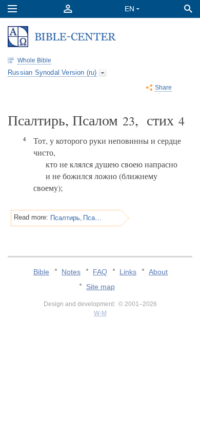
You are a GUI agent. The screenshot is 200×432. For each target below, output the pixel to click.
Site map (100, 287)
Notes (71, 272)
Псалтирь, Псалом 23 (77, 217)
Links (127, 272)
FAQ (100, 272)
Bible (41, 272)
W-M (100, 313)
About (158, 272)
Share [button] (163, 87)
